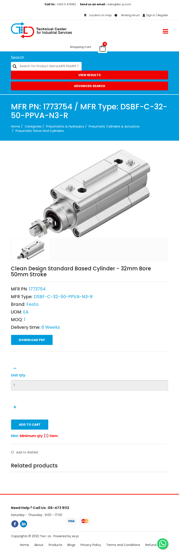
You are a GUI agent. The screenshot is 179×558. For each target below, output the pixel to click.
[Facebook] (14, 523)
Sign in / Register (157, 15)
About (38, 545)
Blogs (71, 545)
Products (55, 545)
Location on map (100, 15)
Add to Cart (30, 424)
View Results (89, 75)
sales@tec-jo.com (105, 4)
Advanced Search (89, 86)
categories (33, 126)
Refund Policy (155, 545)
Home (15, 126)
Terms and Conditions (123, 545)
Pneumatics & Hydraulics (65, 126)
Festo (32, 304)
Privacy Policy (91, 545)
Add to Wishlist (27, 452)
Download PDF (32, 340)
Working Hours (130, 15)
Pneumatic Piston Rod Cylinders (39, 131)
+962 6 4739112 (61, 4)
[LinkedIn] (23, 523)
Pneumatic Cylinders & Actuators (114, 126)
